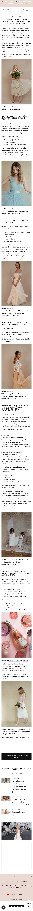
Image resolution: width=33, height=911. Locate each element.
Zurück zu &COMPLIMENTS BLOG (18, 756)
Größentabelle (18, 334)
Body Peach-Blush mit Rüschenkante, (15, 311)
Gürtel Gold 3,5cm (8, 398)
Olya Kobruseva (14, 660)
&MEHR (16, 876)
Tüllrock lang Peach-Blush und (12, 313)
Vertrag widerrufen (16, 906)
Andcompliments (21, 155)
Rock (14, 140)
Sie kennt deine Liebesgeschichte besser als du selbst (20, 802)
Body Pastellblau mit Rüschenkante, (14, 211)
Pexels (25, 660)
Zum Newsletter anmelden (16, 881)
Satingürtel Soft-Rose (9, 734)
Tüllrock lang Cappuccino (11, 394)
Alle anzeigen (16, 773)
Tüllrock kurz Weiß (10, 562)
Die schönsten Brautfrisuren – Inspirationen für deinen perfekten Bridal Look (19, 786)
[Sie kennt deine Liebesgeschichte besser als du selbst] (5, 798)
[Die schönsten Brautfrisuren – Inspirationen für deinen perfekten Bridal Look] (5, 780)
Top (19, 140)
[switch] (29, 907)
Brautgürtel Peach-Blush (10, 315)
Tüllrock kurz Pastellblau (10, 213)
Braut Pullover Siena (23, 560)
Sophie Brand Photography (19, 737)
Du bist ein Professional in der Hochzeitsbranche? (16, 886)
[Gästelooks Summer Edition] (5, 811)
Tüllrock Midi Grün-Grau (10, 109)
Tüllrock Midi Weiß (23, 729)
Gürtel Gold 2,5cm (8, 564)
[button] (3, 907)
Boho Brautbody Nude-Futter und (13, 396)
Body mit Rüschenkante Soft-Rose (14, 731)
